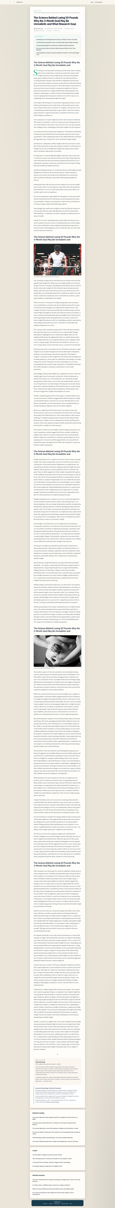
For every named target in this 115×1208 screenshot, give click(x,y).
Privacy (57, 1102)
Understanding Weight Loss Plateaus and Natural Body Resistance (55, 45)
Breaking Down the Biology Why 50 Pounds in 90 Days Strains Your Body (56, 39)
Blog (92, 2)
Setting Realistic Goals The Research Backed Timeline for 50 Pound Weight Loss (57, 53)
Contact (53, 1102)
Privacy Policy (57, 1203)
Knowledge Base (98, 2)
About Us (45, 1203)
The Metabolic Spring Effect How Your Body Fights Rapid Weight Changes (57, 42)
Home (35, 10)
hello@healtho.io (57, 1201)
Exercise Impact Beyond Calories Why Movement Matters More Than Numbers (55, 49)
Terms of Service (64, 1203)
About (48, 1102)
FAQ (71, 1203)
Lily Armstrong (39, 28)
